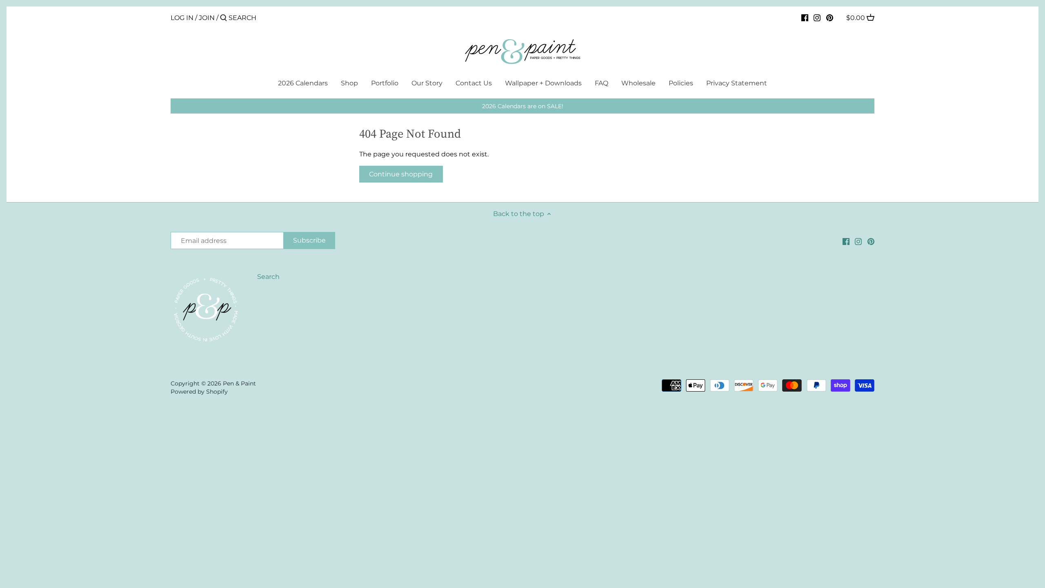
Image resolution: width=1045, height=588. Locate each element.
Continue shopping (401, 174)
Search (268, 277)
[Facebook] (804, 17)
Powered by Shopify (199, 391)
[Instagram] (817, 17)
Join (207, 18)
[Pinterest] (829, 17)
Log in (182, 18)
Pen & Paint (239, 383)
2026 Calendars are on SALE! (522, 106)
